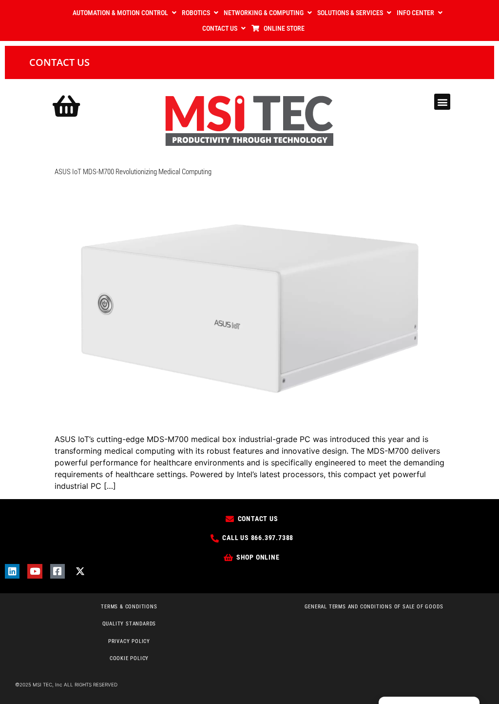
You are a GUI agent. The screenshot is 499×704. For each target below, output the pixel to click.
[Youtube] (34, 571)
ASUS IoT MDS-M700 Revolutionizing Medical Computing (133, 171)
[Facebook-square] (57, 571)
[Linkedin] (12, 571)
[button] (442, 102)
